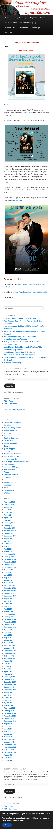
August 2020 (8, 570)
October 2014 (9, 749)
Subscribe (9, 386)
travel (6, 487)
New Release (9, 464)
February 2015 (9, 739)
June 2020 (8, 575)
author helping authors (13, 427)
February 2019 (9, 614)
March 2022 (8, 520)
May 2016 (7, 700)
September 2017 (10, 658)
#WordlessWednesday (12, 422)
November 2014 (10, 747)
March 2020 (8, 583)
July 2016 (7, 695)
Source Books (23, 28)
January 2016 (9, 710)
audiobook (10, 120)
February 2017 (9, 677)
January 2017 (9, 679)
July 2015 (7, 726)
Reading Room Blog (19, 18)
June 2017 (8, 666)
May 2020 (7, 577)
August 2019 (8, 598)
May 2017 (7, 669)
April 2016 (8, 703)
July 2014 (7, 757)
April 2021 (8, 549)
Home (7, 18)
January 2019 (9, 617)
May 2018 (7, 637)
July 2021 (7, 541)
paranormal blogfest (11, 467)
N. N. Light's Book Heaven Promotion (18, 461)
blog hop (7, 433)
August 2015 (8, 723)
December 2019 (10, 588)
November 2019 (10, 590)
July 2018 (7, 632)
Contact (42, 18)
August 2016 (8, 692)
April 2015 (8, 734)
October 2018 (9, 624)
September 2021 (10, 536)
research (7, 477)
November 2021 (10, 530)
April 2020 (8, 580)
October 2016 (9, 687)
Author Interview (10, 430)
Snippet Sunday (10, 482)
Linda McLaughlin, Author (14, 410)
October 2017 (9, 656)
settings (20, 820)
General (7, 446)
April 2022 (8, 517)
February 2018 (9, 645)
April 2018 (8, 640)
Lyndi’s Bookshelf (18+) (28, 23)
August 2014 (8, 755)
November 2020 (10, 562)
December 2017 (10, 650)
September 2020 (10, 567)
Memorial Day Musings (13, 362)
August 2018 (8, 630)
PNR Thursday (9, 469)
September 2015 (10, 721)
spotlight (7, 485)
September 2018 (10, 627)
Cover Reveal (9, 440)
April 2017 (8, 671)
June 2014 (8, 760)
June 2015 (8, 729)
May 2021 (7, 546)
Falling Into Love (10, 443)
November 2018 (10, 622)
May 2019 (7, 606)
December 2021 (10, 528)
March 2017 (8, 674)
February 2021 (9, 554)
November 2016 (10, 684)
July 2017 (7, 663)
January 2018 (9, 648)
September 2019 (10, 596)
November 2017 (10, 653)
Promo (6, 472)
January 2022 (9, 525)
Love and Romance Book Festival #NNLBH (20, 318)
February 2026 (9, 502)
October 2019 (9, 593)
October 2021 (9, 533)
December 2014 (10, 744)
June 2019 (8, 603)
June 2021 (8, 543)
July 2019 (7, 601)
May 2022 (7, 515)
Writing (7, 493)
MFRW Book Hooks (11, 456)
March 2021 (8, 551)
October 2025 (9, 504)
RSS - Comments (10, 403)
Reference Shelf (10, 28)
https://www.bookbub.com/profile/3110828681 (31, 292)
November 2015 (10, 716)
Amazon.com (27, 112)
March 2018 (8, 643)
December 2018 (10, 619)
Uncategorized (9, 490)
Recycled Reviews (11, 474)
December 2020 (10, 559)
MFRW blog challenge (12, 454)
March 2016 (8, 705)
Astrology (7, 425)
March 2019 (8, 611)
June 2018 (8, 635)
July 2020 (7, 572)
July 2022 (7, 510)
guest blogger (9, 448)
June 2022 (8, 512)
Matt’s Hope (36, 28)
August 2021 (8, 538)
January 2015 (9, 742)
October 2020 (9, 564)
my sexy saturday (10, 459)
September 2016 (10, 689)
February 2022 (9, 523)
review (6, 480)
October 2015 (9, 718)
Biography (33, 18)
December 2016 (10, 682)
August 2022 (8, 507)
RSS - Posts (8, 401)
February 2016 (9, 708)
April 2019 (8, 609)
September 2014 (10, 752)
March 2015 (8, 737)
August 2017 (8, 661)
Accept (7, 825)
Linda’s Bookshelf (11, 23)
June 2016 (8, 697)
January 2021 (9, 557)
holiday (7, 451)
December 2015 (10, 713)
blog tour (7, 435)
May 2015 (7, 731)
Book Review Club (11, 438)
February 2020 (9, 585)
